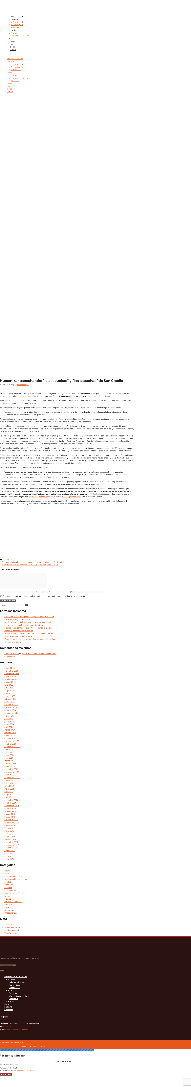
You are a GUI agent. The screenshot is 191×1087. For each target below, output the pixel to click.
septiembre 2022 (12, 778)
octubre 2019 (10, 808)
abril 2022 (8, 792)
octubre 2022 (10, 775)
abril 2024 (8, 727)
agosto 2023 (10, 749)
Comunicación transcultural (16, 879)
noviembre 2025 (11, 674)
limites (7, 896)
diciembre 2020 (11, 800)
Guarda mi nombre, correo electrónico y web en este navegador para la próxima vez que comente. (44, 596)
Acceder (8, 924)
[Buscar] (26, 605)
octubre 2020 (10, 803)
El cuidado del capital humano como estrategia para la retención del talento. (34, 562)
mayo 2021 (9, 794)
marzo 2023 (9, 761)
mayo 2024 (9, 724)
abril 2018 (8, 834)
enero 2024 (9, 735)
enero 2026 (9, 668)
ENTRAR (12, 47)
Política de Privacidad (34, 1042)
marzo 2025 (9, 696)
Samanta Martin (11, 654)
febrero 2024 (10, 733)
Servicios (13, 30)
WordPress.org (10, 933)
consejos (8, 888)
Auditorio (13, 41)
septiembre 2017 (11, 848)
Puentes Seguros (17, 25)
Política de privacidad (8, 1068)
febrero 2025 (10, 699)
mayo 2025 (9, 690)
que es (7, 907)
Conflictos (8, 885)
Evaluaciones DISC (12, 890)
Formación (15, 33)
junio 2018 (8, 828)
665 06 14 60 (8, 1026)
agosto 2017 (9, 851)
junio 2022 (9, 786)
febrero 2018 (10, 839)
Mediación (9, 899)
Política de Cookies (52, 1042)
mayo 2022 (9, 789)
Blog (11, 44)
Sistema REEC (16, 27)
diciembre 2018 (11, 820)
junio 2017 (8, 856)
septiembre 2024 (12, 713)
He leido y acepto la (19, 1071)
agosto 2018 (9, 825)
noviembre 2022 (11, 772)
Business (8, 871)
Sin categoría (10, 910)
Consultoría (15, 39)
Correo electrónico (7, 1064)
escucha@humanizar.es (71, 496)
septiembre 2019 (11, 811)
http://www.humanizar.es (39, 496)
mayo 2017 (9, 859)
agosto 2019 (9, 814)
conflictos (8, 882)
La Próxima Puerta (17, 22)
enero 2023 (9, 766)
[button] (78, 54)
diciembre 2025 (11, 671)
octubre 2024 (10, 710)
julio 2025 (8, 685)
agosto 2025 (10, 682)
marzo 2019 (9, 817)
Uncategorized (8, 559)
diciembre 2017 (11, 842)
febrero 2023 (10, 763)
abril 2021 (8, 797)
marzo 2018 (9, 836)
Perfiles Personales (13, 902)
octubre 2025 (10, 676)
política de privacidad (26, 1071)
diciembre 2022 (11, 769)
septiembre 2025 (12, 679)
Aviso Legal (66, 1042)
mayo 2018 (9, 831)
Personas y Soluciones (18, 16)
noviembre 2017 (11, 845)
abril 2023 (8, 758)
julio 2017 (8, 853)
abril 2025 (8, 693)
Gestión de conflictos (13, 893)
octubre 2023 (10, 744)
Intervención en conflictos (21, 36)
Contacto (13, 50)
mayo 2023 (9, 755)
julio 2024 (8, 719)
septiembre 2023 (12, 747)
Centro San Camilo (31, 396)
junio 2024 (9, 721)
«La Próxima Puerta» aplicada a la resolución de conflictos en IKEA (30, 565)
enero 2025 (9, 702)
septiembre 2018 (11, 822)
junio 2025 (9, 688)
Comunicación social (13, 876)
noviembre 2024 (11, 707)
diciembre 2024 (11, 705)
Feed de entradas (12, 927)
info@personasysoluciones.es (16, 1029)
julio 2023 (8, 752)
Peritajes (8, 904)
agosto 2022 (10, 780)
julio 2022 (8, 783)
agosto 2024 (10, 716)
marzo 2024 (9, 730)
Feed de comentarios (13, 930)
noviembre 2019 (11, 806)
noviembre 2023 (11, 741)
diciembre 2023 (11, 738)
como (6, 873)
